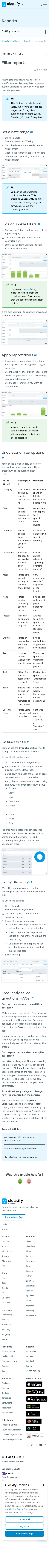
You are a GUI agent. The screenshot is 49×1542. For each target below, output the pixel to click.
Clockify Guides (8, 1356)
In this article (13, 54)
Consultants (7, 1403)
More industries (7, 1413)
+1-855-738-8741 (33, 1371)
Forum (29, 1366)
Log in (4, 1224)
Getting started (11, 31)
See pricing (6, 1303)
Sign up (5, 1229)
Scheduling (30, 1286)
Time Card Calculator (10, 1425)
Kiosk (28, 1251)
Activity (29, 1276)
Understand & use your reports (20, 1149)
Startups (5, 1393)
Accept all (24, 1519)
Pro (3, 1293)
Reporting (6, 1329)
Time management (9, 1361)
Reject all (24, 1526)
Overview (5, 1241)
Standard (6, 1288)
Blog (3, 1371)
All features (30, 1315)
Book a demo (11, 1217)
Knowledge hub (8, 1351)
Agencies (5, 1388)
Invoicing (30, 1310)
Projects (29, 1271)
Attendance (6, 1324)
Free (3, 1278)
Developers (6, 1398)
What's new (6, 1261)
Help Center (31, 1351)
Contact (29, 1356)
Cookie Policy (16, 1509)
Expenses (30, 1306)
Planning (5, 1320)
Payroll (4, 1339)
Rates (28, 1266)
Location (30, 1281)
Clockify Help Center (11, 41)
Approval (30, 1296)
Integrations (7, 1251)
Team (28, 1301)
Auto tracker (31, 1261)
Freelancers (6, 1383)
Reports (27, 41)
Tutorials (5, 1366)
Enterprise (6, 1298)
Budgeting (6, 1334)
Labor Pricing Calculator (12, 1440)
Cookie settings (24, 1533)
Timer (28, 1241)
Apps (4, 1246)
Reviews (5, 1256)
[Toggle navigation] (45, 4)
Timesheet (30, 1246)
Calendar (30, 1256)
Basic (4, 1283)
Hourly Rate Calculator (11, 1430)
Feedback (30, 1361)
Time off (29, 1291)
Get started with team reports (20, 1157)
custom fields (28, 289)
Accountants (7, 1408)
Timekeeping (7, 1315)
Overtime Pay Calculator (12, 1435)
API (3, 1266)
